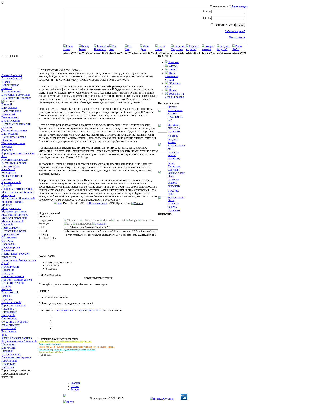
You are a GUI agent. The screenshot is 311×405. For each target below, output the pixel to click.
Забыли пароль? (235, 31)
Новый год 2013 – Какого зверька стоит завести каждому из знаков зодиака (76, 346)
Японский (7, 367)
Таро (4, 334)
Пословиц (7, 269)
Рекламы (6, 289)
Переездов (7, 250)
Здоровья (7, 149)
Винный (6, 104)
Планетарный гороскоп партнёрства (15, 255)
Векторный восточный (15, 94)
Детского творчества (14, 130)
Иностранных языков (14, 159)
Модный (6, 204)
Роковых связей (11, 302)
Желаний (7, 140)
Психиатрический (12, 282)
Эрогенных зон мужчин (16, 357)
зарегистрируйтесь (89, 309)
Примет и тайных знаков (16, 279)
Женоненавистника (13, 143)
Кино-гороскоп (10, 166)
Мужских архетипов (14, 211)
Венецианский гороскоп (16, 97)
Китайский (8, 169)
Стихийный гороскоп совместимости (14, 323)
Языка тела (8, 363)
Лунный (6, 185)
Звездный (7, 146)
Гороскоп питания (12, 276)
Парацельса (8, 243)
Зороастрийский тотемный (18, 153)
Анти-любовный (11, 78)
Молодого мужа (11, 208)
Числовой (7, 350)
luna (59, 203)
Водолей (222, 49)
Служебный (8, 308)
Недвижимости (10, 227)
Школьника (8, 344)
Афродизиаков (10, 84)
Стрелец (191, 49)
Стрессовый (8, 328)
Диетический (9, 133)
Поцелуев (7, 273)
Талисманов (8, 331)
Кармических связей (14, 162)
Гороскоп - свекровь (13, 305)
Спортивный (9, 318)
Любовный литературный (17, 188)
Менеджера (8, 195)
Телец (82, 49)
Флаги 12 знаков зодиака (16, 337)
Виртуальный (9, 107)
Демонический (10, 120)
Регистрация (237, 37)
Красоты (6, 179)
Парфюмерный (10, 247)
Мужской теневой (12, 221)
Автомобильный (11, 75)
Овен (66, 49)
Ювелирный (9, 360)
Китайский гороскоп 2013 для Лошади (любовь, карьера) (67, 349)
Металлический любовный (18, 198)
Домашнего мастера (13, 136)
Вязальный (8, 114)
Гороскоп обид (10, 234)
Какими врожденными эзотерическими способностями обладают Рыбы (65, 341)
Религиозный (9, 292)
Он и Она (7, 240)
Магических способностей (17, 191)
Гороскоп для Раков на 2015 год (51, 352)
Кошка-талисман (11, 175)
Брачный (6, 88)
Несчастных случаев (14, 230)
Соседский (8, 315)
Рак (111, 49)
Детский (6, 127)
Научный (7, 224)
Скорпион (177, 49)
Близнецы (100, 49)
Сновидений (9, 311)
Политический (10, 266)
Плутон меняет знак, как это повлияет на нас (175, 113)
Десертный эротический (16, 123)
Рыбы (235, 49)
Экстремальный (11, 354)
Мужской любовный (14, 217)
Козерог (206, 49)
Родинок (6, 299)
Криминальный (11, 182)
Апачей (6, 81)
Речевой (6, 295)
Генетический (10, 117)
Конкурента (8, 172)
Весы (159, 49)
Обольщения (9, 237)
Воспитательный (11, 110)
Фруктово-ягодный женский (19, 341)
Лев (127, 49)
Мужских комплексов (14, 214)
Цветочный (8, 347)
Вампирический (11, 91)
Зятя (4, 156)
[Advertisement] (19, 65)
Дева (143, 49)
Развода (6, 286)
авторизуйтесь (64, 309)
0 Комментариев (97, 203)
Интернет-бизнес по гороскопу (174, 128)
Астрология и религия (50, 343)
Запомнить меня (225, 24)
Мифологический (12, 201)
